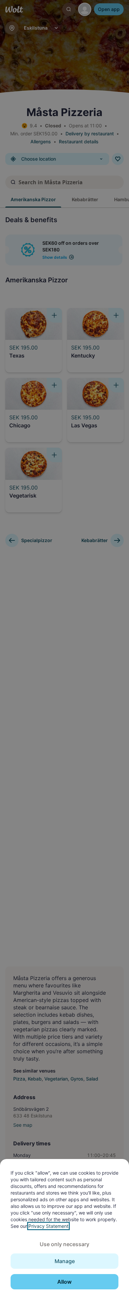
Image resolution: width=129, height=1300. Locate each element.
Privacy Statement (48, 1226)
